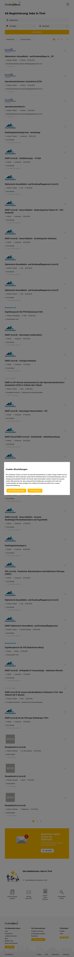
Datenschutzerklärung (13, 485)
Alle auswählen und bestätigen (16, 490)
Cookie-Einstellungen (35, 490)
